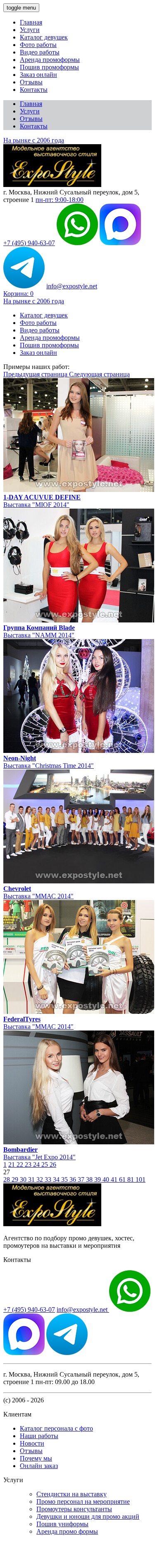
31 (32, 1179)
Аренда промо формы (67, 1531)
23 (29, 1164)
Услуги (30, 29)
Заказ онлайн (38, 74)
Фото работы (38, 44)
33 (49, 1179)
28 (7, 1179)
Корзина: (18, 293)
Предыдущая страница (36, 374)
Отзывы (31, 82)
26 (53, 1164)
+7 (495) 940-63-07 (29, 242)
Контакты (34, 89)
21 (12, 1164)
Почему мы (36, 1458)
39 (98, 1179)
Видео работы (40, 52)
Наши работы (39, 1435)
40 (107, 1179)
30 (24, 1179)
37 (82, 1179)
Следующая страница (99, 374)
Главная (31, 22)
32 (40, 1179)
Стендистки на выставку (71, 1494)
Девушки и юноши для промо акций (87, 1516)
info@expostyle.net (71, 286)
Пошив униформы (62, 1523)
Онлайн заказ (39, 1465)
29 (16, 1179)
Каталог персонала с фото (56, 1428)
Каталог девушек (44, 37)
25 (45, 1164)
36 (73, 1179)
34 (57, 1179)
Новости (32, 1443)
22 (21, 1164)
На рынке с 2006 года (33, 140)
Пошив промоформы (49, 67)
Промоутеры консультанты (74, 1508)
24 (37, 1164)
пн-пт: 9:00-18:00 (59, 199)
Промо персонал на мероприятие (83, 1501)
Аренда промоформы (50, 59)
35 (65, 1179)
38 (90, 1179)
